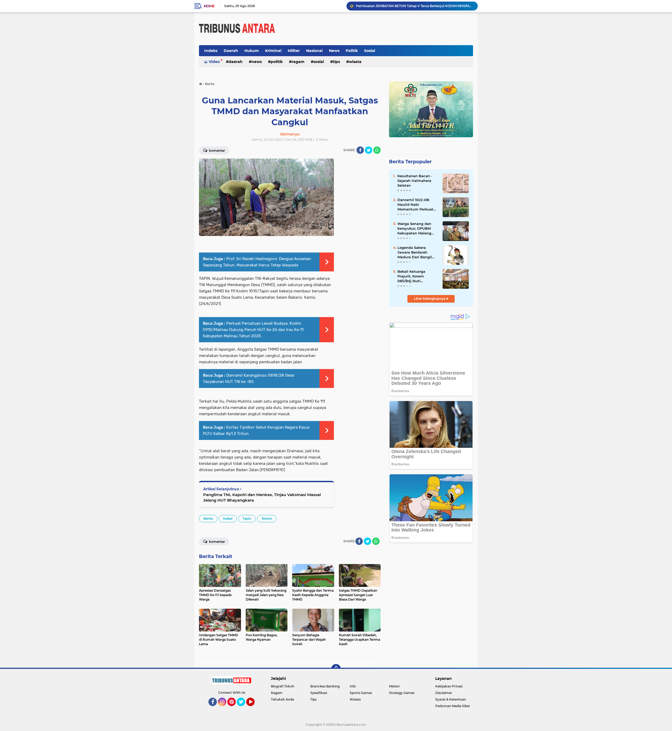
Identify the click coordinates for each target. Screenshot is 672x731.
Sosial (369, 50)
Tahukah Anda (282, 699)
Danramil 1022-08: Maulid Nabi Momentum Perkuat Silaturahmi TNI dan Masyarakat (415, 205)
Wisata (355, 61)
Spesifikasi (318, 693)
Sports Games (361, 693)
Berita (208, 518)
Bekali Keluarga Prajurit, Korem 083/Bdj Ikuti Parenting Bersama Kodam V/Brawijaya (414, 276)
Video (214, 61)
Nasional (314, 50)
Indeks (210, 50)
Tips (336, 61)
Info (353, 686)
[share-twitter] (368, 150)
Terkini (266, 518)
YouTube (254, 708)
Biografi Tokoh (282, 686)
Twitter (243, 708)
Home (209, 6)
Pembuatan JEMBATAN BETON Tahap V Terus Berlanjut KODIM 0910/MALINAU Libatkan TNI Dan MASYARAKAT (414, 6)
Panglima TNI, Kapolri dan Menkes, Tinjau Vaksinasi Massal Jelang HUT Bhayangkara (262, 497)
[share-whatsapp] (377, 150)
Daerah (231, 50)
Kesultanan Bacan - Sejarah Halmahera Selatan (414, 180)
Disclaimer (443, 693)
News (334, 50)
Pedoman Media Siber (452, 706)
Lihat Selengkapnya (430, 299)
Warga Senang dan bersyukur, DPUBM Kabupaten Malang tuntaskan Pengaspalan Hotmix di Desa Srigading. (416, 229)
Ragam (298, 61)
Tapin (247, 518)
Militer (294, 50)
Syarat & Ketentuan (450, 699)
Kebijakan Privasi (449, 686)
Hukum (251, 50)
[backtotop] (336, 669)
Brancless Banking (325, 686)
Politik (352, 50)
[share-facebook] (360, 150)
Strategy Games (401, 693)
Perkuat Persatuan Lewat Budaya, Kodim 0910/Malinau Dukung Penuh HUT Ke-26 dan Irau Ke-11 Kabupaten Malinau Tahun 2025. (253, 329)
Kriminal (273, 50)
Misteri (394, 686)
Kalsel (227, 518)
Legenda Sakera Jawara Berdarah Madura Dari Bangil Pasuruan (414, 252)
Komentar (216, 150)
